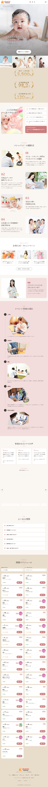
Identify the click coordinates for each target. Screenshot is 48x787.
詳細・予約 (19, 582)
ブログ (32, 775)
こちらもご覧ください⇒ (15, 231)
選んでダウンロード (13, 428)
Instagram (19, 780)
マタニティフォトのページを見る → (34, 293)
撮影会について (15, 775)
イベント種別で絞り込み (28, 567)
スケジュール (21, 775)
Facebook (25, 780)
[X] (34, 2)
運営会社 (32, 777)
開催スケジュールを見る (23, 51)
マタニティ (27, 775)
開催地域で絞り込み (4, 567)
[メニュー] (45, 2)
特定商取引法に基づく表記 (26, 777)
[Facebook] (32, 2)
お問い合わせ (36, 775)
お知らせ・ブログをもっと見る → (24, 268)
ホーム (10, 775)
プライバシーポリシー (17, 777)
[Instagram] (30, 2)
